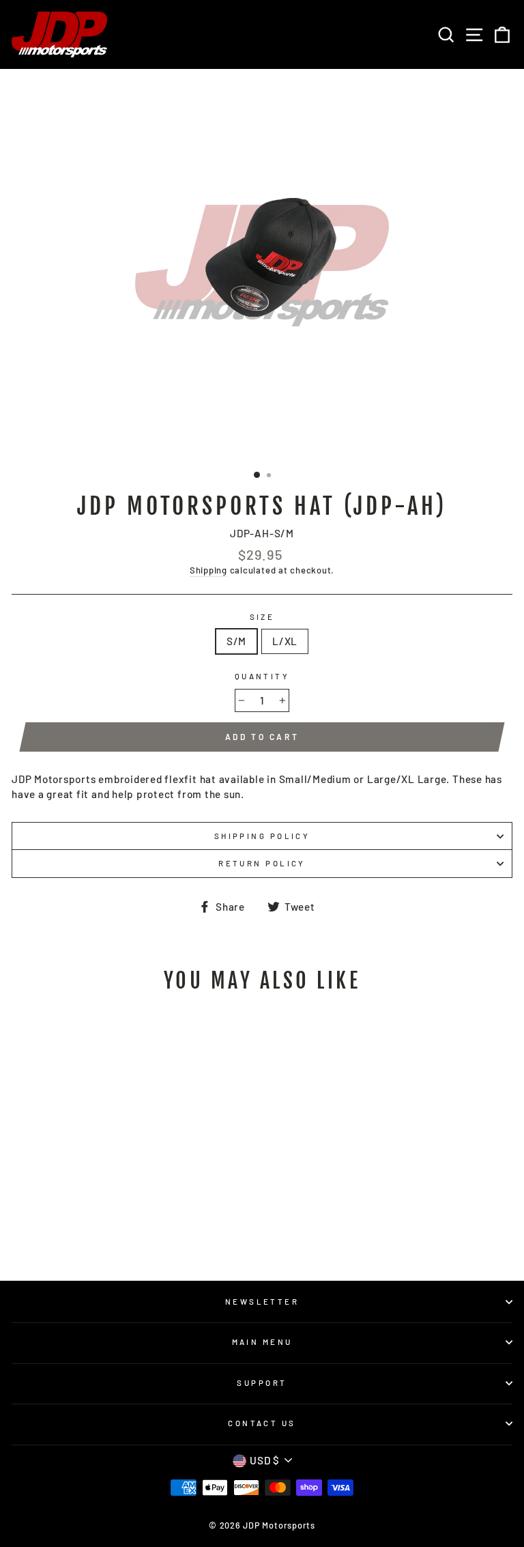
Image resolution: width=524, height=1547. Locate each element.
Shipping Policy (262, 836)
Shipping (208, 570)
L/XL (284, 641)
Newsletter (262, 1301)
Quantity (262, 676)
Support (262, 1382)
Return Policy (262, 863)
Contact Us (261, 1423)
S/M (236, 641)
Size (262, 616)
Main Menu (262, 1341)
